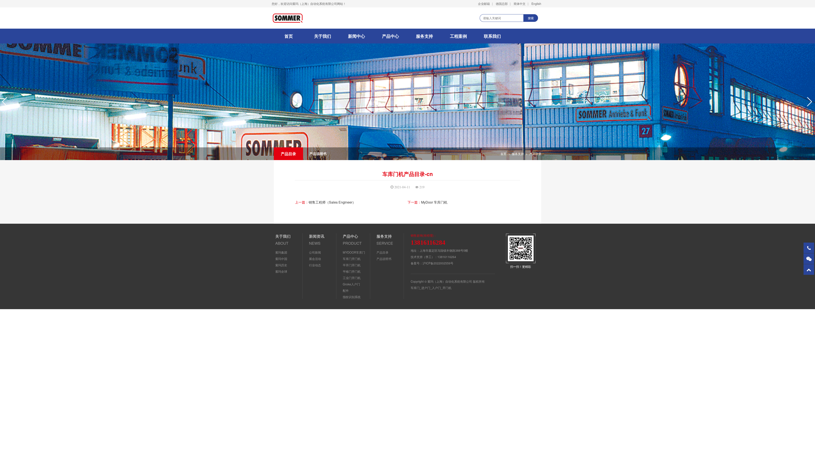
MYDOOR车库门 (354, 252)
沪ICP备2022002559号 (438, 263)
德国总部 (502, 3)
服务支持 (424, 36)
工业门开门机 (352, 278)
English (536, 3)
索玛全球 (281, 271)
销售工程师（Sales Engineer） (332, 202)
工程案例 (458, 36)
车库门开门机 (352, 259)
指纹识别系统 (352, 297)
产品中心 (390, 36)
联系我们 (492, 36)
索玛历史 (281, 265)
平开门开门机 (352, 265)
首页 (288, 36)
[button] (5, 101)
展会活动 (315, 259)
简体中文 (520, 3)
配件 (346, 290)
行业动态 (315, 265)
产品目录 (288, 153)
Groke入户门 (351, 284)
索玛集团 (281, 252)
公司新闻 (315, 252)
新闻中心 (356, 36)
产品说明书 (317, 153)
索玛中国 (281, 259)
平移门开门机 (352, 271)
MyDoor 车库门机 (434, 202)
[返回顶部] (809, 269)
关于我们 (322, 36)
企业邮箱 (484, 3)
